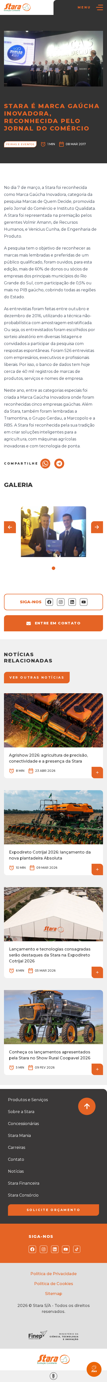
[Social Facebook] (31, 1249)
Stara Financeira (23, 1183)
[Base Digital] (53, 1376)
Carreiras (16, 1147)
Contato (16, 1159)
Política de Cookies (53, 1283)
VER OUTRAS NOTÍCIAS (36, 677)
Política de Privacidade (53, 1273)
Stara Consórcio (23, 1195)
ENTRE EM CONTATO (58, 623)
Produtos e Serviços (28, 1099)
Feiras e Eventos (52, 25)
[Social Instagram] (42, 1249)
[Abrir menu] (99, 7)
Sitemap (53, 1293)
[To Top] (87, 1106)
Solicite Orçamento (54, 1210)
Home (11, 25)
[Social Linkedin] (53, 1249)
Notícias (28, 25)
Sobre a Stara (21, 1111)
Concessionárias (23, 1123)
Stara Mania (19, 1135)
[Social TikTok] (75, 1249)
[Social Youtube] (64, 1249)
